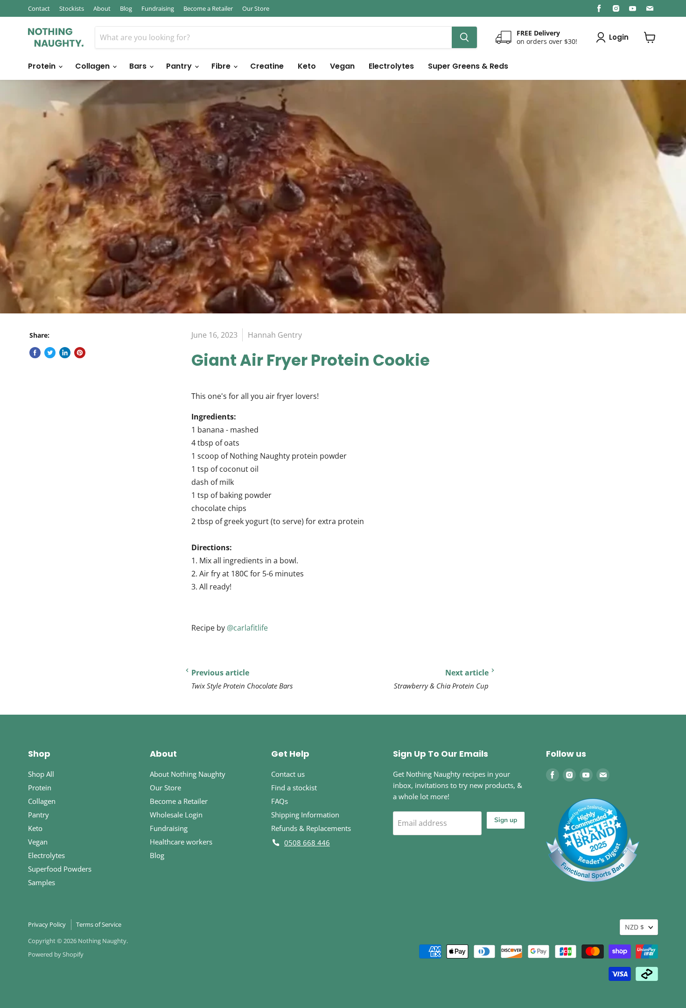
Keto (307, 66)
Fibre (221, 66)
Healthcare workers (181, 841)
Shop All (41, 774)
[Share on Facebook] (35, 352)
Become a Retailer (208, 8)
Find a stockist (294, 787)
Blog (126, 8)
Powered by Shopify (56, 954)
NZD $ (634, 927)
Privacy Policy (47, 924)
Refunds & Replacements (311, 828)
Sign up (505, 820)
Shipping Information (305, 814)
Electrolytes (391, 66)
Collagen (93, 66)
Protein (42, 66)
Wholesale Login (176, 814)
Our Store (255, 8)
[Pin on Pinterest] (79, 352)
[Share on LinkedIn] (64, 352)
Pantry (180, 66)
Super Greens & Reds (468, 66)
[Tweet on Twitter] (50, 352)
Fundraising (157, 8)
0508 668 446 (307, 842)
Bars (138, 66)
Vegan (342, 66)
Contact (39, 8)
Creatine (267, 66)
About (102, 8)
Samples (41, 882)
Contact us (288, 774)
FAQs (279, 801)
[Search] (464, 37)
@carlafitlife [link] (247, 628)
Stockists (71, 8)
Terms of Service (98, 924)
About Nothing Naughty (187, 774)
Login (619, 37)
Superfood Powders (59, 868)
